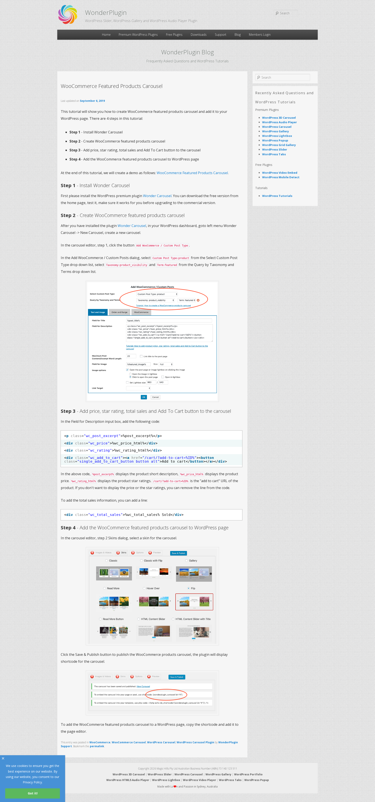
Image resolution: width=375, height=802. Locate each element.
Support (220, 34)
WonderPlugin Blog (187, 52)
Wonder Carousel (157, 195)
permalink (97, 746)
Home (106, 34)
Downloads (199, 34)
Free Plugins (174, 34)
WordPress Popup (275, 140)
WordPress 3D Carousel (279, 118)
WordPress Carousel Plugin (195, 742)
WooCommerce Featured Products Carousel (192, 172)
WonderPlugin (106, 12)
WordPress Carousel (161, 742)
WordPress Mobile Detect (280, 177)
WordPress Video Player (199, 780)
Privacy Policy (32, 782)
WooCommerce (99, 742)
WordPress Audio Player (279, 122)
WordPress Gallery (275, 131)
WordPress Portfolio (248, 774)
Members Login (260, 34)
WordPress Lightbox (277, 136)
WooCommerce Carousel (129, 742)
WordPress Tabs (274, 154)
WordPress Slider (274, 149)
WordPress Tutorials (277, 196)
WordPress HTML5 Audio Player (127, 780)
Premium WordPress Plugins (138, 34)
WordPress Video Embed (279, 173)
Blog (238, 34)
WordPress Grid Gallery (279, 145)
